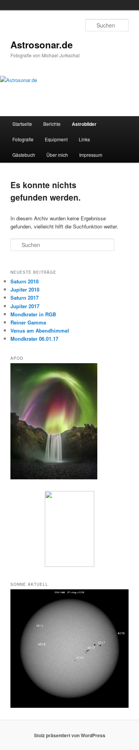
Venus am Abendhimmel (39, 330)
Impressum (90, 154)
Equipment (56, 139)
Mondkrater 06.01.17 (34, 338)
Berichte (52, 123)
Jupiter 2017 (24, 306)
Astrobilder (84, 123)
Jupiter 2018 (24, 289)
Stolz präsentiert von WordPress (69, 735)
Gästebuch (23, 154)
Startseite (22, 123)
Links (84, 139)
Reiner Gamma (28, 322)
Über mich (57, 154)
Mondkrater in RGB (33, 314)
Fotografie (23, 139)
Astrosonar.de (41, 44)
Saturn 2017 (24, 297)
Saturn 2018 (24, 281)
